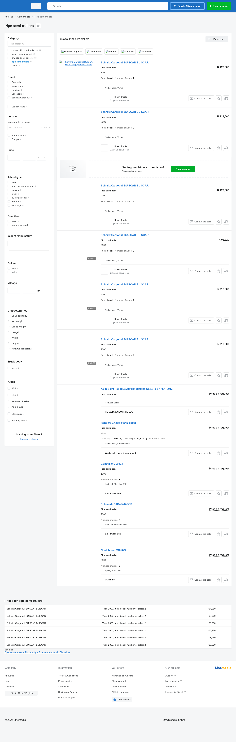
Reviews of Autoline (68, 692)
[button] (219, 98)
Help (7, 681)
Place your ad (182, 169)
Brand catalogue (66, 697)
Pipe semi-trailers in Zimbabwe (54, 652)
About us (9, 675)
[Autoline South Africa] (16, 6)
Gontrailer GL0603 (112, 463)
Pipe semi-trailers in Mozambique (21, 652)
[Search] (50, 6)
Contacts (9, 686)
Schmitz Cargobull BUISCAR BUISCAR (125, 62)
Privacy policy (65, 681)
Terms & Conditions (68, 675)
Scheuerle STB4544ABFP (116, 504)
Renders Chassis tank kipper (118, 422)
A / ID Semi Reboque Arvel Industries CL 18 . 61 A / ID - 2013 (137, 389)
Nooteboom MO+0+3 (113, 550)
